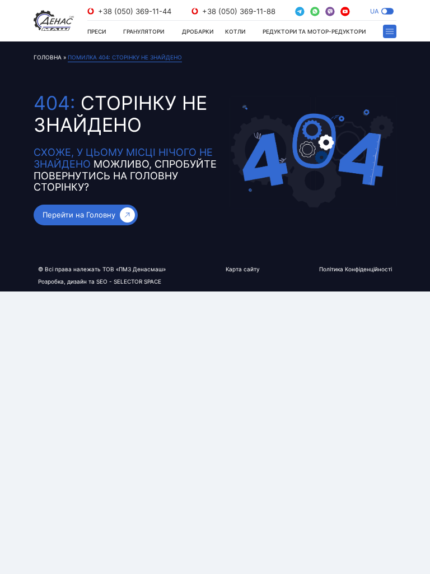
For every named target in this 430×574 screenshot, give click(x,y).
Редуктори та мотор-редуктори (314, 31)
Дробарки (197, 31)
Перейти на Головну (79, 214)
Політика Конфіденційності (355, 269)
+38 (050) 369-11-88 (238, 11)
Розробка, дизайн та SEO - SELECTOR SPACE (99, 281)
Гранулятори (143, 31)
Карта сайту (243, 269)
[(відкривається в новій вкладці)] (300, 11)
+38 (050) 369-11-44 (134, 11)
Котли (235, 31)
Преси (96, 31)
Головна (48, 57)
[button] (387, 11)
